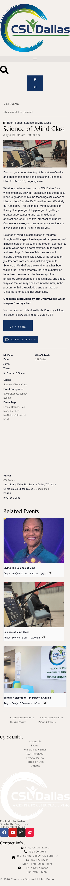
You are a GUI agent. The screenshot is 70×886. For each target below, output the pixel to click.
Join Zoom (18, 326)
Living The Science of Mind (19, 567)
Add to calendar (21, 340)
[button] (35, 59)
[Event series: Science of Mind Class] (43, 637)
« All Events (11, 104)
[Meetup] (29, 832)
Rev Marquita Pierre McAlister (14, 411)
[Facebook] (4, 832)
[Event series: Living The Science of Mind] (50, 573)
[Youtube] (12, 832)
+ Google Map (41, 488)
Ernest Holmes (11, 407)
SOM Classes (10, 393)
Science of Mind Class (15, 384)
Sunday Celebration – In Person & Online (27, 697)
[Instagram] (21, 832)
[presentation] (34, 540)
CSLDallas (40, 359)
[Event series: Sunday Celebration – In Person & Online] (45, 703)
